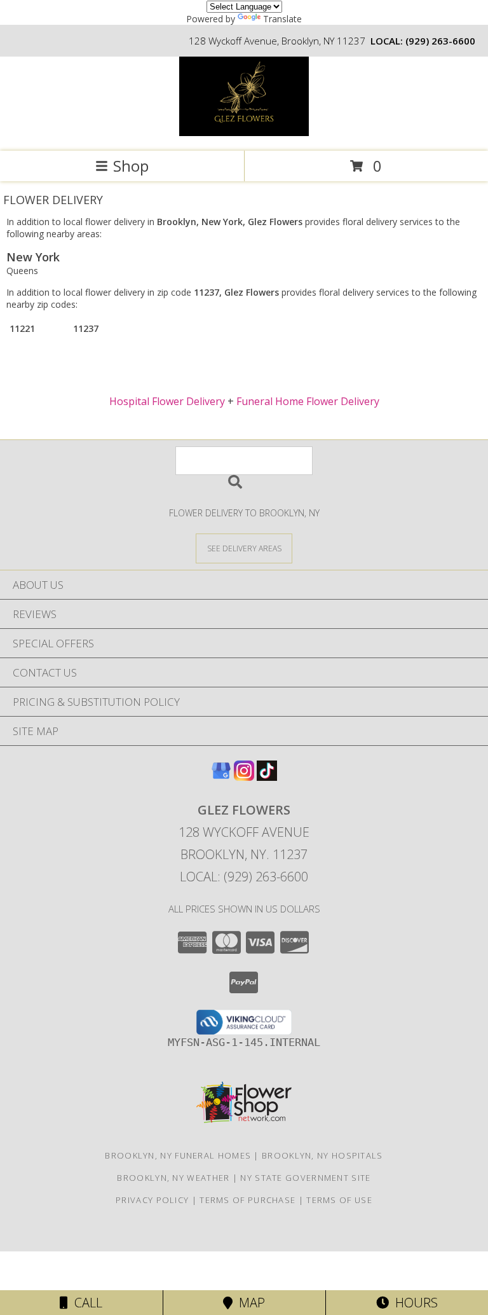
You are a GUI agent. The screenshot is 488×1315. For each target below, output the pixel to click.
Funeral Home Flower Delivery (307, 401)
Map (249, 1302)
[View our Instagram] (244, 776)
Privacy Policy (152, 1200)
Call (85, 1302)
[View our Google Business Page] (221, 776)
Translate (282, 19)
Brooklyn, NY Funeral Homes (178, 1155)
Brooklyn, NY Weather (173, 1177)
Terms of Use (339, 1200)
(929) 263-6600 (440, 40)
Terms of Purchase (247, 1200)
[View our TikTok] (267, 776)
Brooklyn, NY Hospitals (322, 1155)
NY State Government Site (305, 1177)
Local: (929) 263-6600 (244, 876)
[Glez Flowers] (243, 133)
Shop (131, 165)
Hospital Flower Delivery (167, 401)
